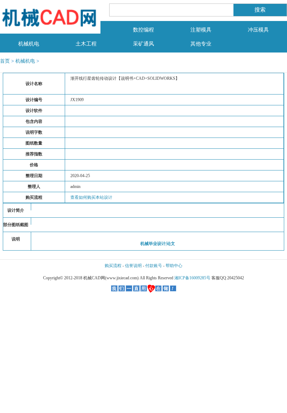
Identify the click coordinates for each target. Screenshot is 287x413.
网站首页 (28, 30)
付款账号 (153, 265)
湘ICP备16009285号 (192, 277)
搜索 (260, 10)
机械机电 (25, 61)
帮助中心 (174, 265)
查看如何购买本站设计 (91, 197)
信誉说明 (133, 265)
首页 (5, 61)
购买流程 (113, 265)
